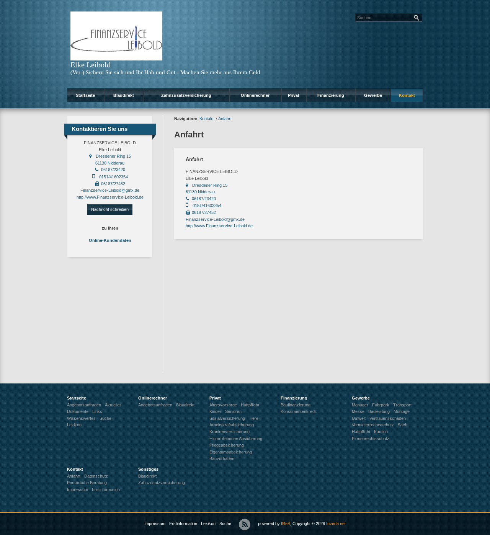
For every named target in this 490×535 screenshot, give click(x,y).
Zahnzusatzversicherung (186, 95)
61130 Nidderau (109, 163)
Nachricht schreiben (110, 209)
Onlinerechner (255, 95)
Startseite (85, 95)
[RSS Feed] (244, 524)
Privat (293, 95)
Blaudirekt (123, 95)
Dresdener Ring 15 (113, 156)
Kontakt (407, 95)
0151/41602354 (113, 177)
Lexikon (208, 523)
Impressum (154, 523)
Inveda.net (336, 523)
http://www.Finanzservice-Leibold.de (110, 197)
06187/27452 (113, 183)
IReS (285, 523)
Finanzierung (330, 95)
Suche (225, 523)
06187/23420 (113, 169)
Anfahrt (225, 118)
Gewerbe (373, 95)
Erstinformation (183, 523)
